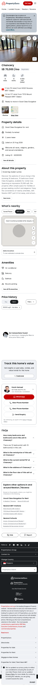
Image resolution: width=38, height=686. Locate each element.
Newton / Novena (29, 9)
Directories (5, 643)
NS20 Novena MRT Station (11, 509)
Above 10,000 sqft (23, 501)
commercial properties (8, 629)
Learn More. (10, 30)
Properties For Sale (8, 648)
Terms (24, 419)
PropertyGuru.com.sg (8, 606)
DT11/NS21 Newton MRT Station (12, 514)
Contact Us (5, 554)
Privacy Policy (10, 674)
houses (20, 626)
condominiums (6, 624)
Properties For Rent (8, 652)
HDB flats (22, 624)
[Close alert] (34, 15)
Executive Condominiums (9, 626)
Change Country (7, 559)
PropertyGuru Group (8, 550)
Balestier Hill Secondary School (13, 526)
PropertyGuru (6, 638)
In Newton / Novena (9, 501)
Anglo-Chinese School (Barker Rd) (14, 524)
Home (4, 9)
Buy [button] (6, 302)
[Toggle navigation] (35, 3)
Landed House (14, 9)
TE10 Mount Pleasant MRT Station (13, 511)
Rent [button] (14, 302)
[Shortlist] (29, 38)
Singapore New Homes (9, 657)
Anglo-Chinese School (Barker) (13, 521)
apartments (15, 624)
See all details (8, 160)
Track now (20, 376)
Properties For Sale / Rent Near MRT (14, 662)
